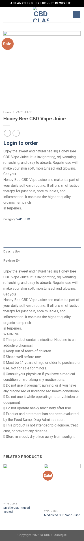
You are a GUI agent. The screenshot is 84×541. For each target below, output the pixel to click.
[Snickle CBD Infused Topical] (21, 482)
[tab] (42, 251)
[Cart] (76, 14)
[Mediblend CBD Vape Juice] (62, 485)
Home (7, 112)
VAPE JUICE (24, 112)
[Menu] (6, 14)
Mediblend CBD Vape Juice (62, 515)
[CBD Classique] (40, 14)
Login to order (20, 143)
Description (11, 251)
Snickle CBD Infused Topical (16, 509)
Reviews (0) (11, 260)
